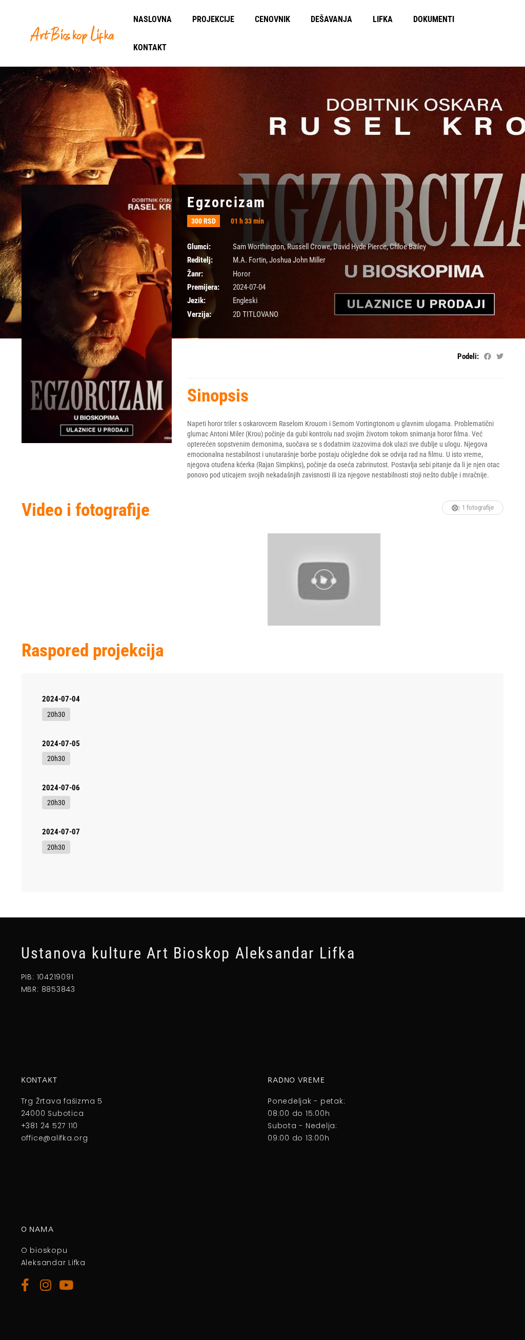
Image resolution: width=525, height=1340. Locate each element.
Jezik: (196, 300)
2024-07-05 (61, 743)
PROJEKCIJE (213, 19)
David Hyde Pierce (360, 246)
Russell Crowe (308, 246)
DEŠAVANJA (331, 19)
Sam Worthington (258, 246)
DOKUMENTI (433, 19)
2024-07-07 (61, 831)
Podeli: (468, 356)
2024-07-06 (61, 787)
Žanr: (195, 273)
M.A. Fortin (249, 260)
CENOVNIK (272, 19)
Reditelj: (200, 260)
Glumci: (199, 246)
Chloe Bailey (408, 246)
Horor (242, 273)
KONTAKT (150, 47)
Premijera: (203, 287)
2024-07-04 (61, 699)
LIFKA (383, 19)
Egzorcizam (226, 202)
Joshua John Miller (297, 260)
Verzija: (199, 314)
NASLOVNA (152, 19)
